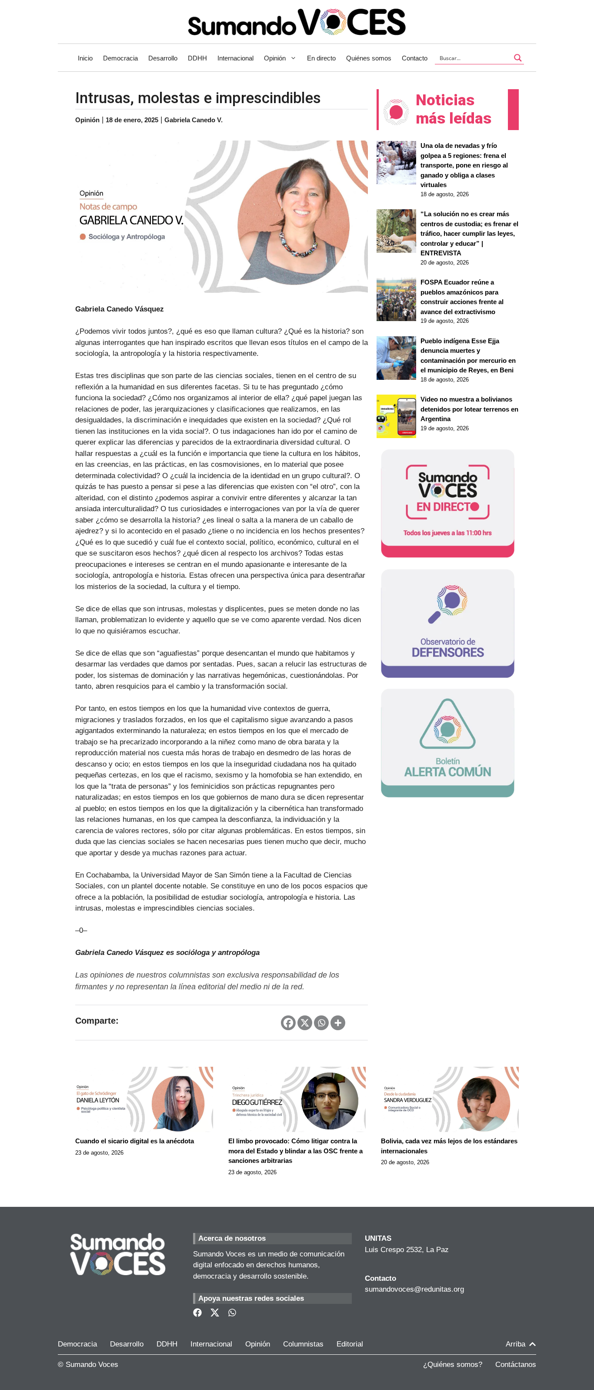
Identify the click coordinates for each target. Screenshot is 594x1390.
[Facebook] (288, 1022)
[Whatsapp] (321, 1022)
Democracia (120, 58)
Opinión (275, 58)
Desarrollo (162, 58)
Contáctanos (515, 1364)
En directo (321, 58)
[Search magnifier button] (518, 58)
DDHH (197, 58)
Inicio (85, 58)
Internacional (235, 58)
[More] (337, 1022)
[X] (304, 1022)
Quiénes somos (368, 58)
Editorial (350, 1344)
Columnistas (303, 1344)
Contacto (414, 58)
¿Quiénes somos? (452, 1364)
